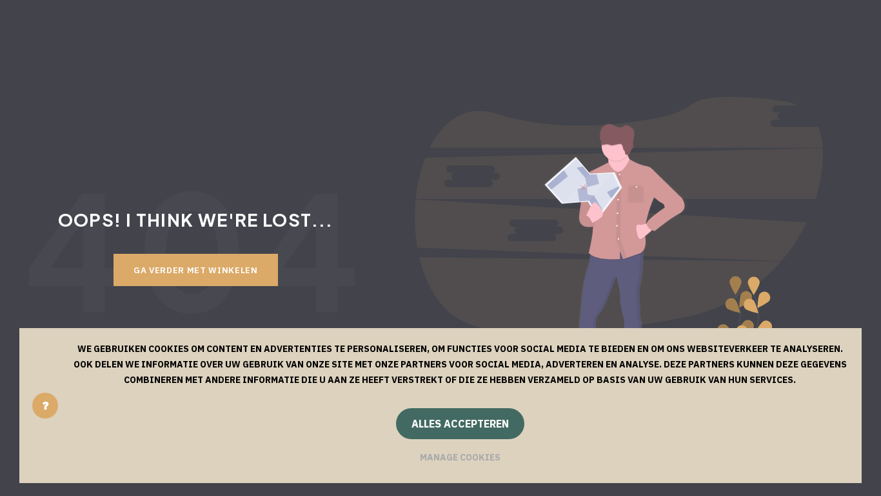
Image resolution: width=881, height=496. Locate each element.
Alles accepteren (460, 423)
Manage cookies (460, 457)
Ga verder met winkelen (196, 270)
